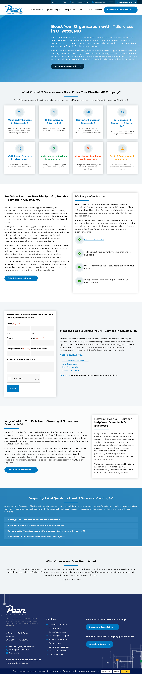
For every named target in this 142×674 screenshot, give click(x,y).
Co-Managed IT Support (59, 636)
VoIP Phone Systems (58, 639)
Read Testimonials (70, 367)
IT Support (36, 10)
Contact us (65, 375)
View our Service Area (17, 663)
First (8, 333)
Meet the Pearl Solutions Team (75, 361)
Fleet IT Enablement (58, 651)
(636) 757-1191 (22, 650)
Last (32, 333)
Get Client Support (98, 644)
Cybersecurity (52, 10)
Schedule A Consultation (66, 66)
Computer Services (57, 632)
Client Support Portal (80, 2)
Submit (13, 388)
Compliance (69, 10)
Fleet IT (81, 10)
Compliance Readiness (59, 647)
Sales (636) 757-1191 (127, 2)
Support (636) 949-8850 (103, 2)
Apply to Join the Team (72, 370)
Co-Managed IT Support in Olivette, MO (122, 123)
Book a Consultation (94, 239)
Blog (64, 2)
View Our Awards (69, 364)
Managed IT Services (58, 624)
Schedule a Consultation (119, 10)
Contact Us (14, 653)
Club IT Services (95, 10)
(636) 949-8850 (26, 646)
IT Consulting (55, 628)
